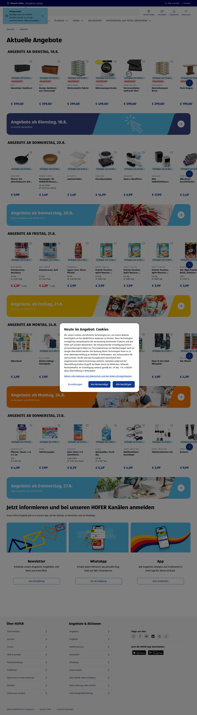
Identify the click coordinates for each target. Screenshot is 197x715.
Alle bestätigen (123, 384)
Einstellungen (75, 384)
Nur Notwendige (99, 384)
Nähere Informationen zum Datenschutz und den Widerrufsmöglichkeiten (98, 376)
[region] (99, 357)
